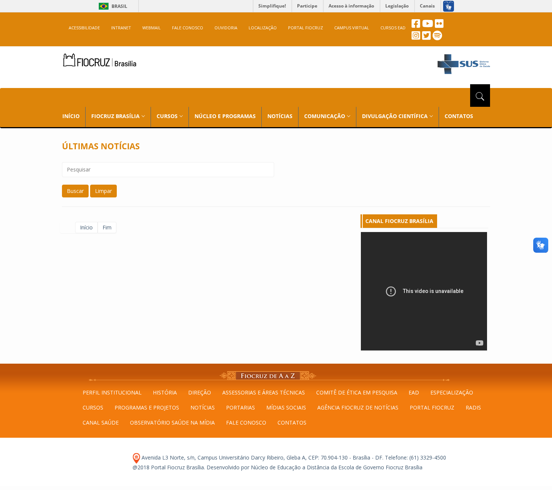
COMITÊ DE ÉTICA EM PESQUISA (356, 392)
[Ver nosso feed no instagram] (416, 37)
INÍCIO (71, 116)
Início (86, 227)
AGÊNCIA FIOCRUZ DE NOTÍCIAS (357, 407)
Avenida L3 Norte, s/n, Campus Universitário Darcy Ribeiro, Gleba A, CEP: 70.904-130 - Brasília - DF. (261, 457)
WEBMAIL (151, 27)
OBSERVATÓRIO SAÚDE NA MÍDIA (172, 422)
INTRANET (121, 27)
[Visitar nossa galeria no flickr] (439, 25)
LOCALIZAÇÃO (263, 27)
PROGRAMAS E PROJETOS (147, 407)
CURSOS (93, 407)
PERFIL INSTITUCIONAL (112, 392)
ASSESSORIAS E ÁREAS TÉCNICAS (263, 392)
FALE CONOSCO (187, 27)
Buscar (75, 190)
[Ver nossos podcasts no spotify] (437, 37)
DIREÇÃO (199, 392)
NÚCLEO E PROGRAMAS (225, 116)
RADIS (473, 407)
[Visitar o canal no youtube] (427, 25)
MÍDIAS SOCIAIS (286, 407)
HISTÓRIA (165, 392)
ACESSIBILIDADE (84, 27)
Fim (107, 227)
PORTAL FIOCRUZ (305, 27)
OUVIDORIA (225, 27)
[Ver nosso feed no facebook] (416, 25)
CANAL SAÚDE (101, 422)
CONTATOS (459, 116)
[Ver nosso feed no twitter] (426, 37)
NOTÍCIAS (280, 116)
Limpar (103, 190)
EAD (414, 392)
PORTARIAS (240, 407)
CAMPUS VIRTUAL (351, 27)
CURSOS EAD (393, 27)
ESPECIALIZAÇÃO (451, 392)
